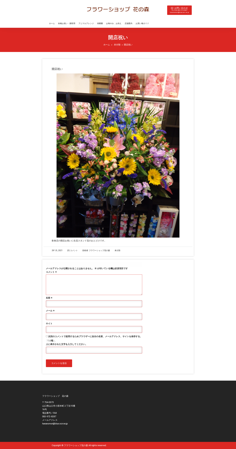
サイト (49, 323)
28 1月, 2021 (57, 250)
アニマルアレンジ (86, 23)
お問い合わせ (179, 10)
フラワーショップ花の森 (99, 250)
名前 (49, 298)
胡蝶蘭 (100, 23)
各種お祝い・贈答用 (66, 23)
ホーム (52, 23)
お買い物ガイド (142, 23)
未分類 (117, 44)
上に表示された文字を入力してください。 (66, 344)
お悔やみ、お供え (113, 23)
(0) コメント (72, 250)
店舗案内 (128, 23)
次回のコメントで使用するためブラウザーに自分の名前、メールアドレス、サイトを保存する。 (95, 336)
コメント (51, 272)
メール (50, 310)
